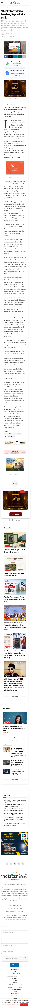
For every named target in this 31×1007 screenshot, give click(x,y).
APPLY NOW (15, 514)
